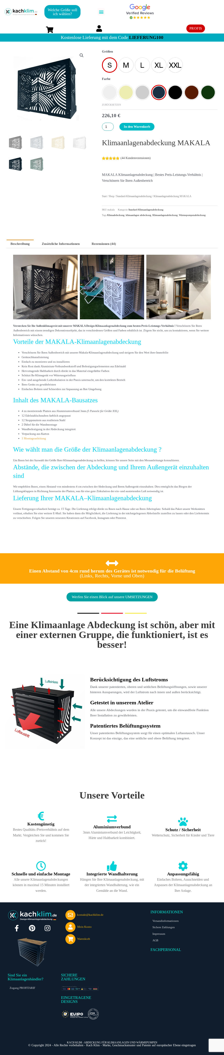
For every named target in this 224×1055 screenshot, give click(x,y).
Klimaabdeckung (115, 215)
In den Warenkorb (137, 126)
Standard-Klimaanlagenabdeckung (134, 196)
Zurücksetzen (111, 104)
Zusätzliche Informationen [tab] (61, 244)
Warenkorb (83, 938)
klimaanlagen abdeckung (138, 215)
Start (104, 196)
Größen (107, 51)
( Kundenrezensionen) (136, 158)
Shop (111, 196)
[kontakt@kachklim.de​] (70, 915)
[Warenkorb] (70, 939)
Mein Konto (84, 926)
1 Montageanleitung (34, 438)
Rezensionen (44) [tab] (104, 244)
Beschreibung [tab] (20, 244)
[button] (101, 11)
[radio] (109, 65)
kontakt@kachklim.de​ (90, 914)
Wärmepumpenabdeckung (192, 215)
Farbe (106, 79)
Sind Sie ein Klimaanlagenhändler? (25, 977)
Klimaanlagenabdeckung (165, 215)
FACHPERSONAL (165, 949)
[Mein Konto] (70, 927)
